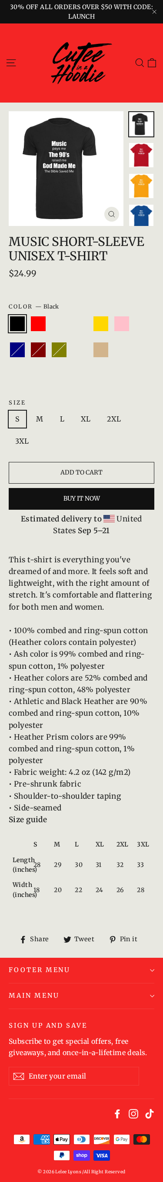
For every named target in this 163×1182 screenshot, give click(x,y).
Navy (17, 350)
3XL (22, 441)
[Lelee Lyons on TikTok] (149, 1113)
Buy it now (81, 498)
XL (85, 419)
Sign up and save (48, 1025)
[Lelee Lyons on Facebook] (117, 1113)
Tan (101, 350)
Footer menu (39, 970)
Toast (80, 350)
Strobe (121, 350)
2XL (114, 419)
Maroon (38, 350)
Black (17, 323)
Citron (17, 376)
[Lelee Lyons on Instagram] (133, 1113)
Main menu (34, 995)
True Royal (59, 323)
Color (34, 306)
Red (38, 323)
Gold (101, 323)
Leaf (80, 323)
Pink (121, 323)
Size (17, 402)
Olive (59, 350)
